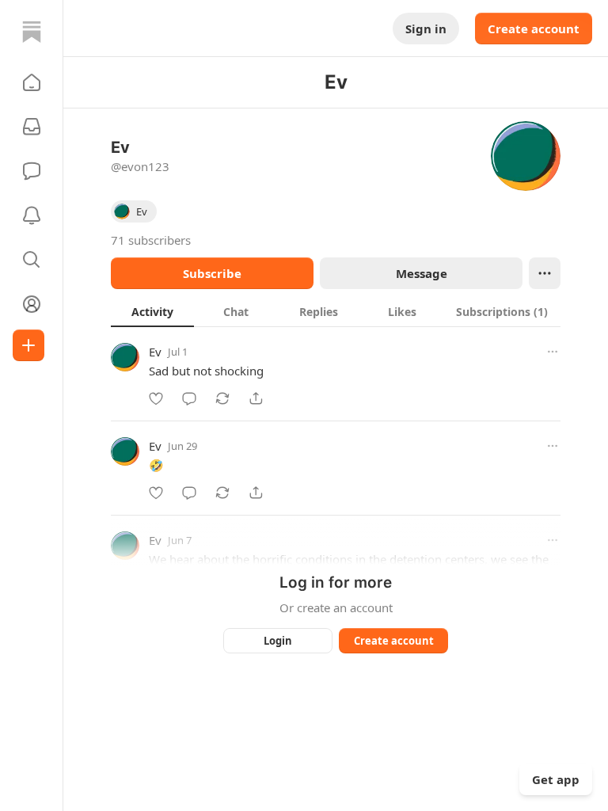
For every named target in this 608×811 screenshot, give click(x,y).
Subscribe (212, 273)
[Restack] (222, 398)
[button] (32, 82)
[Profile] (32, 304)
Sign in (425, 28)
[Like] (155, 398)
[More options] (552, 351)
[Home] (32, 32)
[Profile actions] (544, 273)
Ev (155, 352)
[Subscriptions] (32, 127)
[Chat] (32, 171)
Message (421, 273)
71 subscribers (151, 240)
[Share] (255, 398)
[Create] (28, 345)
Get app (556, 779)
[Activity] (32, 215)
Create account (534, 28)
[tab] (152, 311)
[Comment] (189, 398)
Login (278, 641)
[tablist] (335, 311)
